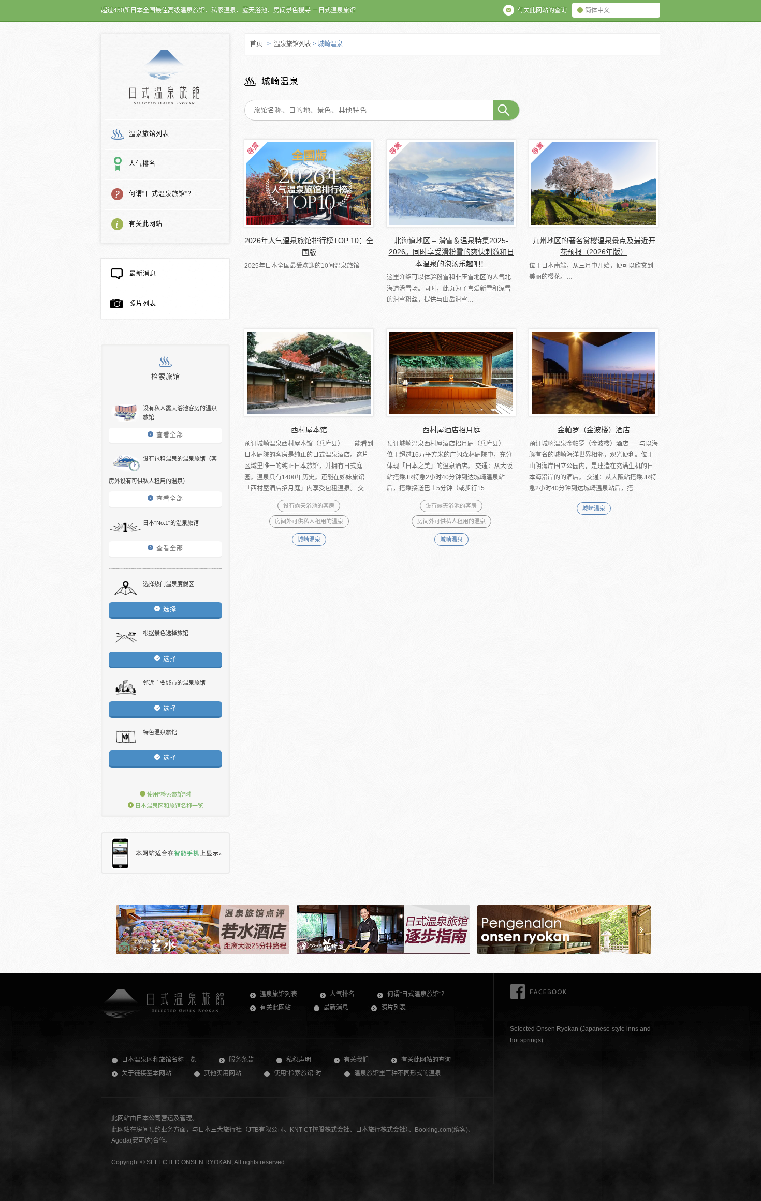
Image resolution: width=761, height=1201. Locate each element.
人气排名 (142, 164)
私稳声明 (298, 1059)
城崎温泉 (309, 539)
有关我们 (356, 1059)
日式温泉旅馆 (164, 77)
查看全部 (169, 435)
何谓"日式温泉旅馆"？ (162, 194)
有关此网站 (146, 224)
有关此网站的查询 (426, 1059)
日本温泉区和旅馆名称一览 (168, 806)
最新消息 (142, 273)
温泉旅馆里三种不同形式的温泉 (397, 1073)
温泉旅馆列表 (149, 134)
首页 (256, 44)
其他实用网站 (222, 1073)
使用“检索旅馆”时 (168, 794)
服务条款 (241, 1059)
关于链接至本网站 (146, 1073)
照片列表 (142, 303)
